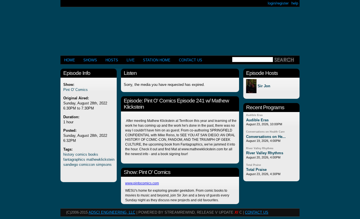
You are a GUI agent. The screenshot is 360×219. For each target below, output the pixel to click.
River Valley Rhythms (259, 148)
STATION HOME (156, 60)
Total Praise (253, 165)
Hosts (111, 60)
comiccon (87, 164)
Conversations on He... (266, 137)
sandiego (70, 164)
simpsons (104, 164)
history (68, 154)
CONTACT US (190, 60)
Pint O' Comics (75, 90)
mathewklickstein (100, 159)
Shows (90, 60)
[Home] (180, 28)
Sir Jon (264, 86)
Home (69, 60)
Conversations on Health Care (265, 131)
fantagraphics (74, 159)
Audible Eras (254, 115)
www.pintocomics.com (142, 183)
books (93, 154)
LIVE (131, 60)
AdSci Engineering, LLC (112, 212)
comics (81, 154)
